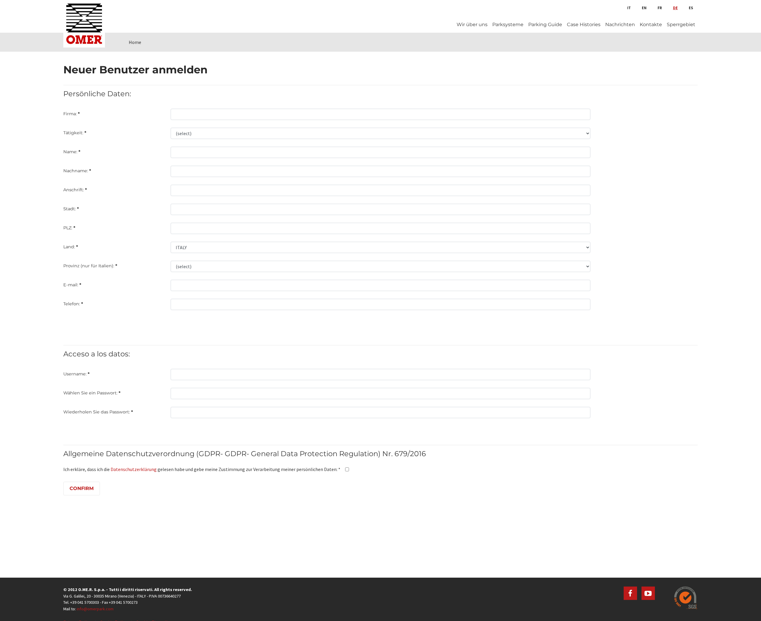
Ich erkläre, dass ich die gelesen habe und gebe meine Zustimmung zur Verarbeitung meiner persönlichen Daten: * (201, 469)
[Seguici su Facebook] (630, 593)
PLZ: (69, 227)
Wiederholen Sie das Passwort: (98, 412)
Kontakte (651, 24)
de (675, 7)
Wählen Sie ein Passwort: (91, 393)
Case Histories (583, 24)
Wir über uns (472, 24)
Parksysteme (507, 24)
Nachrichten (620, 24)
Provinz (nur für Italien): (90, 265)
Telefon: (73, 303)
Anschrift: (75, 189)
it (629, 7)
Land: (70, 246)
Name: (71, 151)
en (644, 7)
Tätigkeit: (74, 132)
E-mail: (72, 284)
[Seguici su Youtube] (648, 593)
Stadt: (71, 208)
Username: (76, 374)
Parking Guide (545, 24)
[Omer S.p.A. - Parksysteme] (84, 24)
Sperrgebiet (681, 24)
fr (660, 7)
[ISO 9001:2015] (686, 598)
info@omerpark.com (95, 608)
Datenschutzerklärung (134, 469)
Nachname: (77, 170)
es (691, 7)
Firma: (71, 113)
